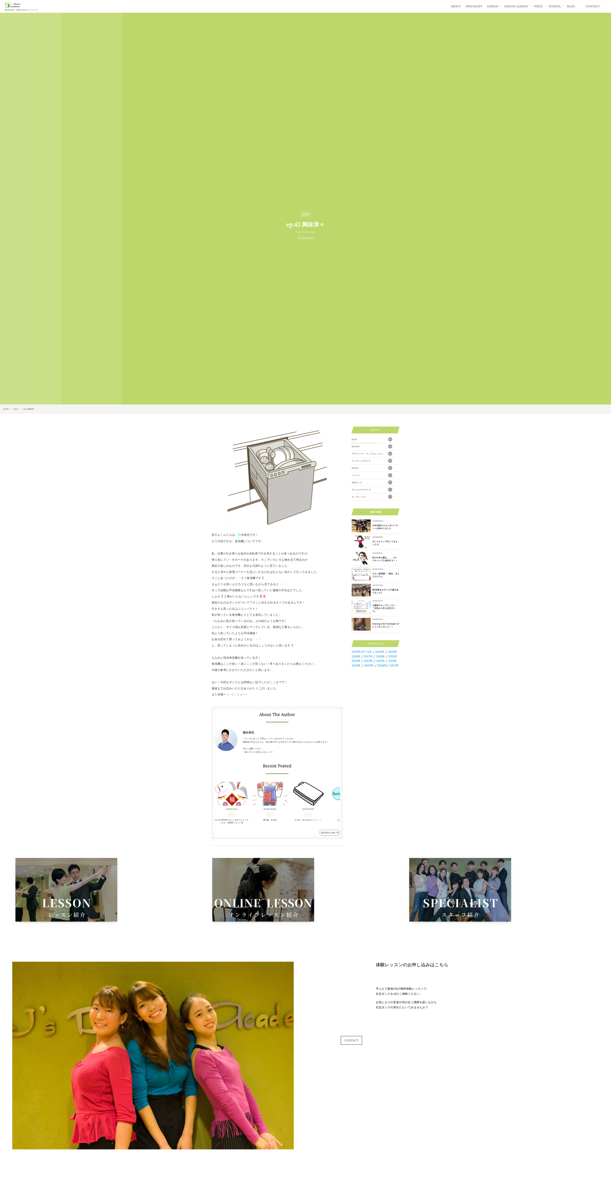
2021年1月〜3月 (362, 652)
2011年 (392, 661)
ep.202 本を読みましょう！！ (308, 820)
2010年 (356, 665)
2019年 (392, 652)
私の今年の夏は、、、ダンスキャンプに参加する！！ (384, 559)
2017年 (368, 656)
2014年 (356, 661)
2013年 (368, 661)
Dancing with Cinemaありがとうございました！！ (385, 625)
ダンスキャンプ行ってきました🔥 (385, 543)
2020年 (380, 652)
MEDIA (371, 468)
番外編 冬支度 (270, 820)
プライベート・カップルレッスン (371, 453)
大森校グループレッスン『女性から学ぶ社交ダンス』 (383, 608)
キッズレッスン (371, 496)
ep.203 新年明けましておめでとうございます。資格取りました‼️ (231, 821)
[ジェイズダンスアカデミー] (13, 5)
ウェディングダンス (371, 461)
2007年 (394, 665)
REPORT (371, 446)
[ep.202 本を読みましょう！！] (308, 794)
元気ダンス (371, 482)
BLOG (231, 815)
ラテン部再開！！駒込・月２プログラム (385, 575)
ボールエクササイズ (371, 489)
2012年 (380, 661)
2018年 (356, 656)
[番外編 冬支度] (269, 794)
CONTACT (351, 1040)
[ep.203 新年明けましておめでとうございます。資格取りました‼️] (231, 794)
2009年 (369, 665)
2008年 (382, 665)
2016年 (380, 656)
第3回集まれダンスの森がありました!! (385, 591)
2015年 (392, 656)
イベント (371, 475)
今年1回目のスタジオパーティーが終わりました (385, 527)
